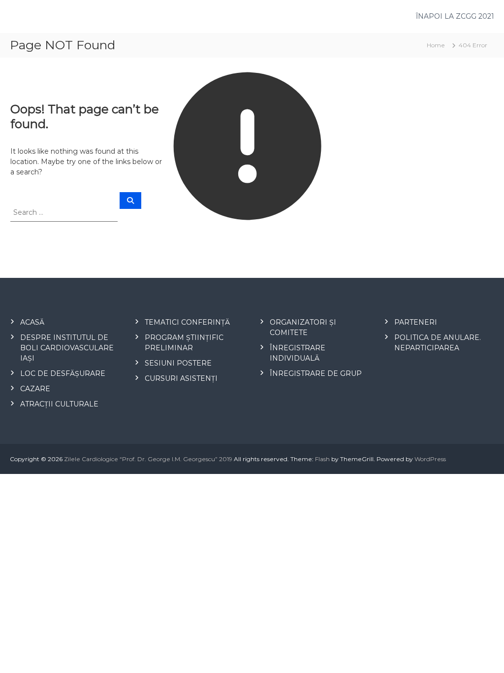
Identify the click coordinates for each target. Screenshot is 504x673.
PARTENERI (415, 322)
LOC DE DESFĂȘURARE (62, 373)
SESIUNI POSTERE (178, 363)
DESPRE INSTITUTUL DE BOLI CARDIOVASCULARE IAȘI (67, 348)
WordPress (430, 459)
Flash (322, 459)
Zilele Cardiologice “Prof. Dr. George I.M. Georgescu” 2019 (148, 459)
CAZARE (35, 388)
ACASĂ (32, 322)
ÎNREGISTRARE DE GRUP (316, 373)
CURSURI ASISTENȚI (181, 378)
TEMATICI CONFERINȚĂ (187, 322)
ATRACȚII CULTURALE (59, 404)
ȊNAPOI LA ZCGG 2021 (455, 16)
